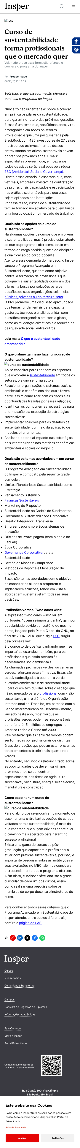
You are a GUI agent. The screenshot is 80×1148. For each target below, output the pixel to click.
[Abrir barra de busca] (62, 6)
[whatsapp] (42, 938)
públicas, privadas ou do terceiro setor (33, 297)
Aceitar (22, 1138)
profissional (48, 693)
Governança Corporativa (23, 552)
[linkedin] (20, 938)
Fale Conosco (12, 1028)
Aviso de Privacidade (16, 1127)
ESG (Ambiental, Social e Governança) (33, 172)
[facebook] (35, 938)
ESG (56, 636)
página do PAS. (30, 923)
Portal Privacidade (15, 1043)
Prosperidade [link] (18, 76)
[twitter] (27, 938)
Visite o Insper (13, 1035)
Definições (58, 1138)
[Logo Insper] (16, 962)
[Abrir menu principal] (74, 6)
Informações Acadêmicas (19, 1014)
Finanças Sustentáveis (21, 500)
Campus (9, 999)
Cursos (8, 970)
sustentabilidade (42, 375)
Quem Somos (12, 978)
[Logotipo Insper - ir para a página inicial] (17, 7)
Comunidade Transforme (19, 985)
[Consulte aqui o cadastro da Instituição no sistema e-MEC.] (58, 1066)
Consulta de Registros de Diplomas (25, 1006)
